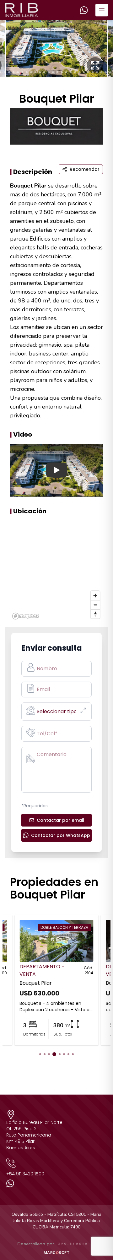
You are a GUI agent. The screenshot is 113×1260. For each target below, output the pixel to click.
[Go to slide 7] (22, 72)
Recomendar (85, 169)
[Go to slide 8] (27, 72)
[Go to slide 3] (5, 72)
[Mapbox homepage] (26, 616)
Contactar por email (60, 820)
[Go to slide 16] (62, 72)
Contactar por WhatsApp (60, 835)
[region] (56, 571)
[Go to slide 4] (9, 72)
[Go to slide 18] (71, 72)
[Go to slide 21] (84, 72)
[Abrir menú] (101, 10)
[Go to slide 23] (93, 72)
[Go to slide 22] (88, 72)
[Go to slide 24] (97, 72)
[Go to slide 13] (49, 72)
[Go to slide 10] (35, 72)
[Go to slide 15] (57, 72)
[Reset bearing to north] (95, 613)
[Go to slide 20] (79, 72)
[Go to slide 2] (45, 1054)
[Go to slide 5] (13, 72)
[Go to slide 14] (53, 72)
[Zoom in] (95, 595)
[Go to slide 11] (40, 72)
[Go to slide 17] (66, 72)
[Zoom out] (95, 604)
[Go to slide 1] (40, 1054)
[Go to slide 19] (75, 72)
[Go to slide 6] (18, 72)
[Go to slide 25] (101, 72)
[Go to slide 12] (44, 72)
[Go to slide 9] (31, 72)
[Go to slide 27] (110, 72)
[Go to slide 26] (106, 72)
